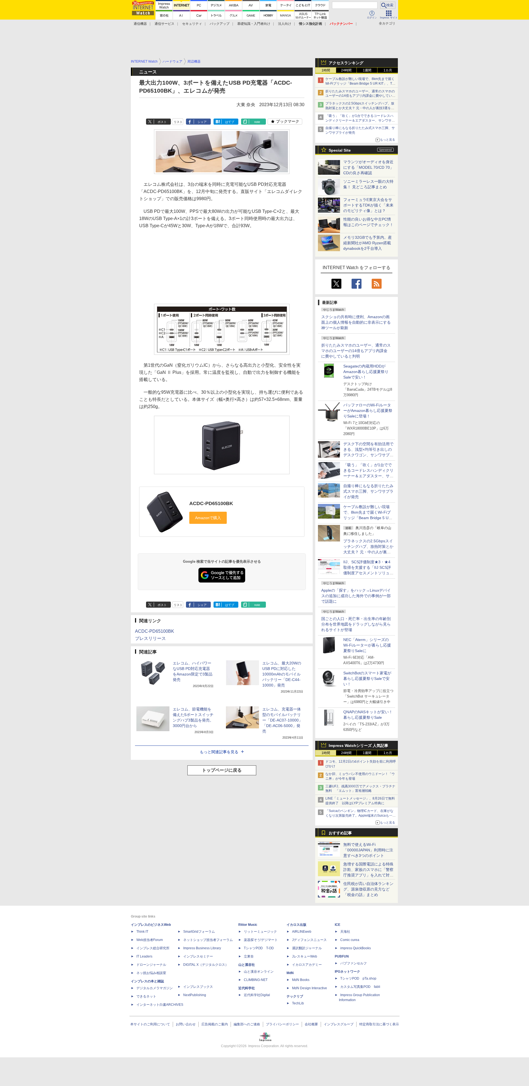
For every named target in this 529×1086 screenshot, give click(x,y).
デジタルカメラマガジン (154, 988)
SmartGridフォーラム (199, 932)
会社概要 (311, 1024)
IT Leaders (144, 956)
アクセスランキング (346, 63)
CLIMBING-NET (256, 980)
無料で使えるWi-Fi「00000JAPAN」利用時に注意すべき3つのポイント (368, 850)
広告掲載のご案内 (214, 1024)
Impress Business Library (202, 948)
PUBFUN (342, 956)
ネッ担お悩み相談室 (151, 973)
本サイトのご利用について (150, 1024)
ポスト (162, 122)
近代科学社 (246, 988)
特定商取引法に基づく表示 (379, 1024)
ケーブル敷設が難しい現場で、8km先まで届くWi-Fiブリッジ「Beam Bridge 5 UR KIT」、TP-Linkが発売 (360, 83)
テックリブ (295, 996)
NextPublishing (194, 995)
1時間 (326, 70)
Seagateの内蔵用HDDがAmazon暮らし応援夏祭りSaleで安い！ (365, 371)
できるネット (146, 996)
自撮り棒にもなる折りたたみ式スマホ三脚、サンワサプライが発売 (368, 491)
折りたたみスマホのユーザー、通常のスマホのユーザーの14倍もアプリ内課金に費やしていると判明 (356, 350)
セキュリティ (192, 24)
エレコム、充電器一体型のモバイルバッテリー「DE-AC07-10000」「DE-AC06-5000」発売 (282, 720)
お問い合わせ (186, 1024)
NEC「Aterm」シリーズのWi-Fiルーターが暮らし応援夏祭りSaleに (367, 645)
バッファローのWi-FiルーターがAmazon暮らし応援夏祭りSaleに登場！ (367, 410)
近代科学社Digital (257, 995)
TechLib (298, 1003)
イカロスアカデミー (307, 965)
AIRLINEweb (301, 932)
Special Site (340, 150)
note (257, 122)
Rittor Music (247, 925)
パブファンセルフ (353, 963)
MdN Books (300, 980)
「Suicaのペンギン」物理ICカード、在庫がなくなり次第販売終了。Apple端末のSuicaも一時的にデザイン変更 (360, 815)
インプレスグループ (338, 1024)
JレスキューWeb (304, 956)
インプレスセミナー (198, 956)
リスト (178, 122)
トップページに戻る (222, 770)
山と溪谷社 (246, 965)
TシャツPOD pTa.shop (358, 978)
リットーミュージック (260, 932)
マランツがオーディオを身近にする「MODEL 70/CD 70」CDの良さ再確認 (368, 167)
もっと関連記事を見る (219, 752)
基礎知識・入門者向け (253, 24)
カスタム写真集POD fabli (360, 987)
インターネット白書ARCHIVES (159, 1005)
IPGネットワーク (347, 972)
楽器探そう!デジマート (261, 940)
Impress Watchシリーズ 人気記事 (358, 745)
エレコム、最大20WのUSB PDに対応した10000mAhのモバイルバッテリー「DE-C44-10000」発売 (281, 674)
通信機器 (140, 24)
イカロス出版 (296, 925)
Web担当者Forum (149, 940)
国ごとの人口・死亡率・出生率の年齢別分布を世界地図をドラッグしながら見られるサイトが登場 (356, 624)
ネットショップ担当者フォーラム (208, 940)
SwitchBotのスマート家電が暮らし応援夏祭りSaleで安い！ (367, 678)
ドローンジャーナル (151, 965)
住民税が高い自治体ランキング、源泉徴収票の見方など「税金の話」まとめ (368, 889)
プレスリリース (150, 638)
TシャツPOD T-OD (259, 948)
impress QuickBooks (355, 948)
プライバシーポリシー (282, 1024)
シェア (202, 122)
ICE (337, 925)
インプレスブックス (198, 987)
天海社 (345, 932)
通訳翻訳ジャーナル (307, 948)
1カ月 (388, 70)
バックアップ (220, 24)
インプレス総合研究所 (152, 948)
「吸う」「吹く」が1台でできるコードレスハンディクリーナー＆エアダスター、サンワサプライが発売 (360, 120)
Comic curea (349, 940)
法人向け (284, 24)
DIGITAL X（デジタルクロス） (205, 965)
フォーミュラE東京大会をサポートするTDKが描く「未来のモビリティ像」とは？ (368, 205)
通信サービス (164, 24)
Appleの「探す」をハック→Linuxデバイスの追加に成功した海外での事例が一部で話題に (356, 596)
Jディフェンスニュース (309, 940)
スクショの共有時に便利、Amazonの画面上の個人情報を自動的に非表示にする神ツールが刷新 (356, 322)
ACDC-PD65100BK (211, 503)
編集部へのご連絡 (247, 1024)
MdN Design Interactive (309, 988)
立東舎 (249, 956)
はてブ (229, 122)
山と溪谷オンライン (259, 972)
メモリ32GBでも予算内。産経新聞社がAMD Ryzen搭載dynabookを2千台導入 (367, 243)
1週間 (367, 70)
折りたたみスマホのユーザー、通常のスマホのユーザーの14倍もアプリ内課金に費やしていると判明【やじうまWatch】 (360, 96)
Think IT (142, 932)
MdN (290, 973)
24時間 (346, 70)
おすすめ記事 (340, 833)
